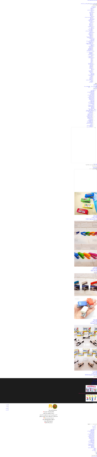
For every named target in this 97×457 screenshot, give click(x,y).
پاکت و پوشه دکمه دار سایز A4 (88, 17)
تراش (91, 55)
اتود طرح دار (90, 66)
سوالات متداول (94, 383)
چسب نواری (90, 25)
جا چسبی (91, 22)
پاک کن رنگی (90, 47)
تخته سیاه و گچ (92, 18)
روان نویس (91, 31)
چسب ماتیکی (90, 24)
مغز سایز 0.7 (90, 68)
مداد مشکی (91, 72)
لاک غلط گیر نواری (90, 49)
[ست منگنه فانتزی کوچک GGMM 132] (85, 191)
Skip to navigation (90, 0)
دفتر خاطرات (90, 79)
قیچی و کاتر (92, 39)
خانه (96, 164)
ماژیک (93, 104)
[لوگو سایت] (93, 3)
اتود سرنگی (91, 65)
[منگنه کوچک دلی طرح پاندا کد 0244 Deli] (85, 347)
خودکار (91, 28)
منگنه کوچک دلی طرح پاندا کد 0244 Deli (91, 374)
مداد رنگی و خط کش (91, 57)
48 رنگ (91, 60)
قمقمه (91, 80)
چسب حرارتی (90, 23)
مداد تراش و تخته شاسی (91, 54)
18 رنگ (91, 8)
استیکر (91, 76)
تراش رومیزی (90, 56)
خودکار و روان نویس (89, 116)
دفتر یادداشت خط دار (89, 37)
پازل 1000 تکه (90, 42)
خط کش (91, 62)
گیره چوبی (91, 81)
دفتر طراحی (90, 35)
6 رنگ (91, 27)
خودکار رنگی (90, 30)
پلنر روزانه (91, 13)
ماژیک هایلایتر (90, 53)
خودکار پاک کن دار (90, 29)
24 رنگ (91, 9)
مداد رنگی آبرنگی (90, 63)
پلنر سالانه (91, 14)
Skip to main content (94, 0)
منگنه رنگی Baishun (94, 270)
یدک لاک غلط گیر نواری (89, 50)
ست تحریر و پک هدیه (91, 38)
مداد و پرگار (92, 107)
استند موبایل (90, 75)
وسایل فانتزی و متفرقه (91, 108)
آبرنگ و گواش (92, 90)
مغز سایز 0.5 (90, 67)
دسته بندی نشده (93, 6)
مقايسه (94, 449)
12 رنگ (91, 10)
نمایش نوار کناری (95, 167)
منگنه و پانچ (92, 73)
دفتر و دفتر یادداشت (91, 32)
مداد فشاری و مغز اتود (91, 106)
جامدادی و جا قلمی (91, 19)
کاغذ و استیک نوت (92, 40)
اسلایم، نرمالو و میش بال (89, 110)
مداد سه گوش (90, 71)
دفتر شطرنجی (90, 34)
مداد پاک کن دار (90, 70)
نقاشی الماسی (92, 74)
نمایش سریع (95, 267)
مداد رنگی (91, 124)
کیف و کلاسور (92, 44)
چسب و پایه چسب (91, 21)
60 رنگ (91, 61)
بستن (96, 452)
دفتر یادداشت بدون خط (89, 36)
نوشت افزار (94, 7)
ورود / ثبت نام (93, 450)
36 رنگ (91, 59)
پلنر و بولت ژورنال (91, 12)
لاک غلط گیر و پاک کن (91, 103)
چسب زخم (91, 78)
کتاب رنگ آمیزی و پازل (91, 41)
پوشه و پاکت (92, 16)
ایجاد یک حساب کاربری (94, 456)
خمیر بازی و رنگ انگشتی (91, 26)
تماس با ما (95, 380)
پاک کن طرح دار (90, 48)
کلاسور (91, 45)
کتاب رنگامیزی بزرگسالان (89, 43)
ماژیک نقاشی (90, 52)
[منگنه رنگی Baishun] (85, 243)
